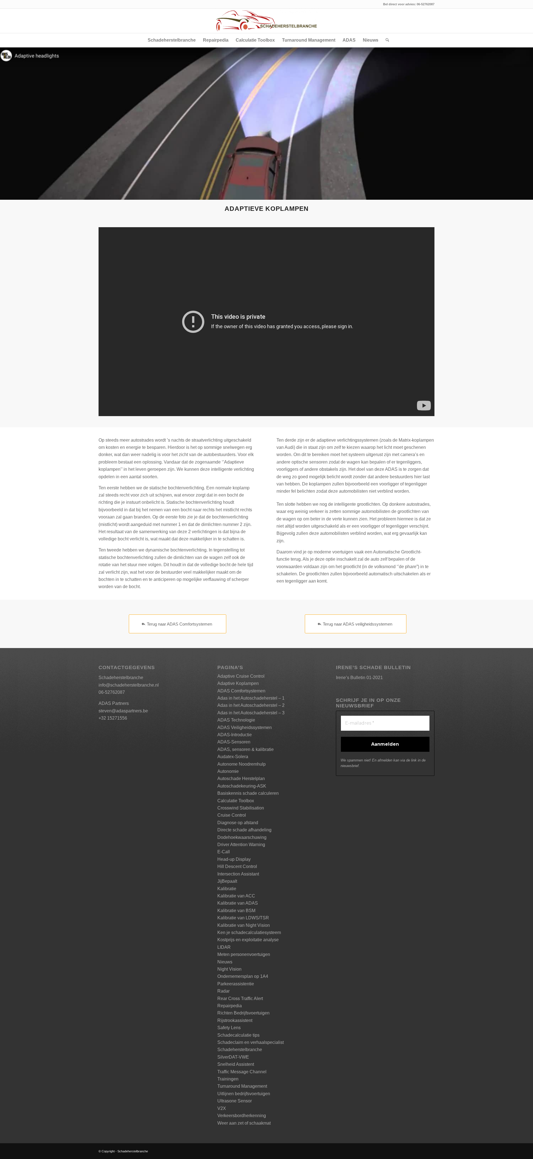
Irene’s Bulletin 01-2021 (359, 677)
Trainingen (227, 1079)
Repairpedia (229, 1005)
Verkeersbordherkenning (241, 1115)
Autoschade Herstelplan (241, 778)
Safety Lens (229, 1027)
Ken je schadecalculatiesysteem (249, 932)
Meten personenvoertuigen (243, 954)
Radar (223, 991)
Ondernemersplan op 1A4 (242, 976)
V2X (221, 1108)
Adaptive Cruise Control (241, 676)
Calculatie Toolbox (235, 800)
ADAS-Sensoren (233, 742)
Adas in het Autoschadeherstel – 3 (251, 712)
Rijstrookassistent (234, 1020)
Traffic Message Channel (241, 1071)
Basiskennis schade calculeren (248, 793)
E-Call (223, 851)
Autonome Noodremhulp (241, 764)
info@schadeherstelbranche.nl (129, 685)
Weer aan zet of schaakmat (244, 1123)
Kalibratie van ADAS (237, 903)
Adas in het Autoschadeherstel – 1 (251, 698)
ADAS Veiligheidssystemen (244, 727)
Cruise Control (231, 815)
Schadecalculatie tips (238, 1035)
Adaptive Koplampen (238, 683)
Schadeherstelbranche (239, 1049)
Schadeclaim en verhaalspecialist (250, 1042)
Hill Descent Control (237, 866)
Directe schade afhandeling (244, 830)
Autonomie (228, 771)
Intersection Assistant (238, 874)
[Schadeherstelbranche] (266, 21)
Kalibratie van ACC (236, 896)
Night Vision (229, 969)
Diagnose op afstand (237, 822)
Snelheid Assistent (235, 1064)
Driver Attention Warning (241, 844)
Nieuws (224, 962)
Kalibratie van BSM (236, 910)
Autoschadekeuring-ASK (241, 786)
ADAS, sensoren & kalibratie (245, 749)
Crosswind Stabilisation (240, 808)
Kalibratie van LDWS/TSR (243, 917)
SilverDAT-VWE (233, 1057)
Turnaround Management (242, 1086)
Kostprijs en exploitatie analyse (248, 939)
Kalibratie (226, 888)
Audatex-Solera (232, 756)
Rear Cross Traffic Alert (240, 998)
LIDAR (224, 947)
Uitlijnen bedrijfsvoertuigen (243, 1093)
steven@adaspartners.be (123, 710)
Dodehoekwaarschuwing (241, 837)
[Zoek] (385, 40)
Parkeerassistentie (235, 983)
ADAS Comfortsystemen (241, 691)
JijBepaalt (227, 881)
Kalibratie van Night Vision (243, 925)
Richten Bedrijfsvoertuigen (243, 1013)
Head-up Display (234, 859)
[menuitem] (171, 40)
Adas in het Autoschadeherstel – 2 (251, 705)
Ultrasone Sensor (234, 1101)
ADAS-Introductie (234, 734)
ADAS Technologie (236, 720)
